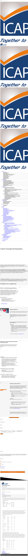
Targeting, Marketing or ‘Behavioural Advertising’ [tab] (6, 495)
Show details (3, 493)
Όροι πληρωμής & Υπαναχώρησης (4, 553)
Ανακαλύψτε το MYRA (4, 303)
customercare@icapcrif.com (17, 408)
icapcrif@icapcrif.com (2, 466)
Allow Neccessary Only (8, 553)
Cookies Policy (3, 551)
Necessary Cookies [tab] (4, 494)
